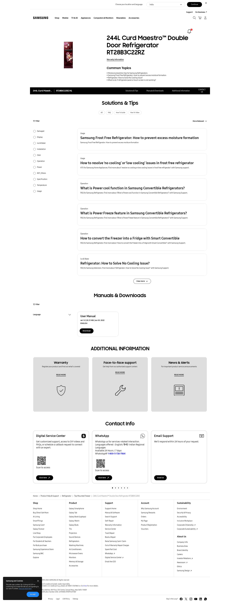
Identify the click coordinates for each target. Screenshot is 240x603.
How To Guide (120, 112)
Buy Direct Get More (40, 513)
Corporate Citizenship (185, 525)
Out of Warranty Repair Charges (117, 545)
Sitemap (75, 599)
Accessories (73, 566)
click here (83, 586)
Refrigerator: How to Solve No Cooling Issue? (125, 78)
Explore (36, 557)
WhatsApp (109, 553)
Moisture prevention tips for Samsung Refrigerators (127, 73)
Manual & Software (112, 513)
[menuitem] (57, 18)
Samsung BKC (38, 553)
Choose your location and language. (129, 4)
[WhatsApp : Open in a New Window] (205, 598)
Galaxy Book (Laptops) (77, 517)
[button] (142, 139)
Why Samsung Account (150, 509)
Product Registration (149, 525)
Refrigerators (74, 541)
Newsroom (181, 562)
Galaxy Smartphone (76, 509)
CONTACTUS (202, 91)
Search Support (111, 517)
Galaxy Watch (74, 521)
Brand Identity (182, 550)
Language (36, 315)
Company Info (182, 542)
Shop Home (37, 509)
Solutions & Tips (132, 91)
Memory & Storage (76, 562)
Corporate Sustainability (186, 529)
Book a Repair (110, 537)
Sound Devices (74, 537)
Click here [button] (43, 478)
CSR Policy (66, 599)
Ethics (179, 566)
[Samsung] (40, 18)
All (102, 112)
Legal (58, 599)
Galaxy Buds (73, 525)
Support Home (110, 509)
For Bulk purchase (40, 545)
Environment (182, 509)
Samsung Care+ (39, 525)
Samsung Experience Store (43, 549)
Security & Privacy (184, 513)
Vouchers (144, 529)
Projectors (73, 533)
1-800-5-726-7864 (116, 453)
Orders (143, 517)
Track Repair (109, 533)
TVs (70, 529)
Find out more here (25, 588)
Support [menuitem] (189, 12)
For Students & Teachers (42, 541)
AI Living (36, 517)
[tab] (112, 487)
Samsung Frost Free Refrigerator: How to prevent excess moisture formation (137, 75)
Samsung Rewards (148, 513)
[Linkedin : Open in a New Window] (200, 598)
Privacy (50, 599)
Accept (33, 594)
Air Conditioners (75, 549)
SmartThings (38, 521)
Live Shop (36, 533)
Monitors (72, 557)
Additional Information (181, 91)
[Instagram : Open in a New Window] (190, 598)
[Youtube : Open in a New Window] (195, 598)
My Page (144, 521)
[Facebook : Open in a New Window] (181, 598)
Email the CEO (110, 562)
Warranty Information (115, 59)
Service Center (110, 529)
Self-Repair (109, 521)
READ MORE (61, 375)
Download (86, 331)
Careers (180, 554)
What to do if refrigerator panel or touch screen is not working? (132, 80)
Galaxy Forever (38, 529)
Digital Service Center (113, 557)
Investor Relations (184, 558)
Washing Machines (76, 545)
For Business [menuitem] (200, 12)
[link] (189, 31)
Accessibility (182, 517)
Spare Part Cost (111, 549)
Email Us (160, 478)
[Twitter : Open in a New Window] (186, 598)
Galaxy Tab (73, 513)
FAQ (109, 112)
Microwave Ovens (76, 553)
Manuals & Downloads (155, 91)
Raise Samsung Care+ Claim (115, 541)
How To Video (134, 112)
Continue (194, 4)
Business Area (182, 546)
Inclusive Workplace (184, 521)
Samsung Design (183, 571)
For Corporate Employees (42, 537)
